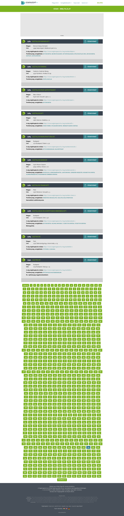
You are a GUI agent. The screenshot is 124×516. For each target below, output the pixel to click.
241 (79, 332)
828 (35, 465)
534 (93, 397)
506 (36, 393)
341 (93, 353)
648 (25, 425)
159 (81, 314)
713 (28, 440)
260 (93, 335)
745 (100, 443)
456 (25, 382)
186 (48, 321)
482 (74, 386)
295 (30, 346)
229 (98, 328)
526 (55, 397)
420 (86, 371)
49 (66, 292)
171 (57, 317)
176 (81, 317)
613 (89, 415)
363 (45, 361)
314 (43, 350)
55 (91, 292)
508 (46, 393)
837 (79, 465)
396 (50, 368)
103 (56, 303)
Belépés (100, 3)
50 (70, 292)
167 (38, 317)
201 (40, 325)
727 (95, 440)
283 (50, 343)
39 (24, 292)
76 (100, 296)
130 (24, 310)
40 (28, 292)
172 (62, 317)
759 (88, 447)
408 (29, 371)
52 (78, 292)
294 (25, 346)
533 (88, 397)
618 (35, 418)
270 (65, 339)
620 (45, 418)
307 (89, 346)
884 (74, 476)
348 (50, 357)
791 (89, 454)
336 (69, 353)
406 (98, 368)
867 (70, 472)
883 (69, 476)
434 (74, 375)
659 (79, 425)
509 (51, 393)
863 (50, 472)
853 (79, 469)
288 (74, 343)
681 (30, 433)
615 (99, 415)
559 (59, 404)
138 (62, 310)
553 (30, 404)
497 (69, 389)
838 (84, 465)
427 (40, 375)
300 (54, 346)
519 (98, 393)
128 (95, 307)
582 (93, 407)
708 (84, 436)
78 (28, 299)
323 (86, 350)
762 (26, 451)
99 (37, 303)
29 (62, 289)
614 (94, 415)
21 (28, 289)
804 (74, 458)
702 (55, 436)
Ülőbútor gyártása (68, 223)
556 (45, 404)
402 (79, 368)
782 (45, 454)
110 (90, 303)
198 (26, 325)
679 (99, 429)
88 (70, 299)
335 (64, 353)
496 (64, 389)
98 (33, 303)
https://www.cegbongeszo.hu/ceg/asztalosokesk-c (59, 221)
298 (45, 346)
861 (40, 472)
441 (31, 379)
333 (55, 353)
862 (45, 472)
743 (91, 443)
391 (26, 368)
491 (40, 389)
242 (84, 332)
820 (74, 461)
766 (45, 451)
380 (50, 364)
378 (40, 364)
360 (30, 361)
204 (55, 325)
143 (86, 310)
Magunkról (55, 3)
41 (32, 292)
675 (79, 429)
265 (40, 339)
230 (26, 332)
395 (45, 368)
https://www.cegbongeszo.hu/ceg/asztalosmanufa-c (60, 146)
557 (50, 404)
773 (79, 451)
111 (94, 303)
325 (95, 350)
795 (30, 458)
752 (55, 447)
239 (69, 332)
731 (33, 443)
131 (29, 310)
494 (55, 389)
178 (91, 317)
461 (50, 382)
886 (84, 476)
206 (65, 325)
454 (93, 379)
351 (64, 357)
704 (65, 436)
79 (32, 299)
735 (53, 443)
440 (26, 379)
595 (79, 411)
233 (40, 332)
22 (32, 289)
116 (38, 307)
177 (86, 317)
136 (52, 310)
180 (100, 317)
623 (59, 418)
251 (50, 335)
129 (100, 307)
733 (43, 443)
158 (76, 314)
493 (50, 389)
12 (71, 285)
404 (89, 368)
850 (65, 469)
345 (35, 357)
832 (55, 465)
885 (79, 476)
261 (98, 335)
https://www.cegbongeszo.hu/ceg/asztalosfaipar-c (59, 51)
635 (40, 422)
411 (43, 371)
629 (89, 418)
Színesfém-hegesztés (77, 172)
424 (26, 375)
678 (94, 429)
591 (60, 411)
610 (75, 415)
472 (26, 386)
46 (53, 292)
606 (55, 415)
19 (100, 285)
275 (89, 339)
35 (87, 289)
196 (96, 321)
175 (76, 317)
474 (35, 386)
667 (40, 429)
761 (98, 447)
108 (80, 303)
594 (74, 411)
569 (31, 407)
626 (74, 418)
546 (74, 400)
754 (64, 447)
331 (45, 353)
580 (84, 407)
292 (94, 343)
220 (55, 328)
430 (55, 375)
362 (40, 361)
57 (99, 292)
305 (79, 346)
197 (100, 321)
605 (50, 415)
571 (40, 407)
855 (89, 469)
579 (79, 407)
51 (74, 292)
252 (55, 335)
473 (30, 386)
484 (84, 386)
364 (50, 361)
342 (98, 353)
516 (84, 393)
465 (69, 382)
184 (38, 321)
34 (82, 289)
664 (25, 429)
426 (35, 375)
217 (40, 328)
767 (50, 451)
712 (24, 440)
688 (65, 433)
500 (84, 389)
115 (33, 307)
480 (64, 386)
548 (84, 400)
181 (24, 321)
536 (26, 400)
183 (33, 321)
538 (36, 400)
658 (74, 425)
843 (30, 469)
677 (89, 429)
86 (62, 299)
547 (79, 400)
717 (47, 440)
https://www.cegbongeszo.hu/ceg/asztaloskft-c (58, 123)
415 (62, 371)
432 (64, 375)
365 (55, 361)
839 (89, 465)
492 (45, 389)
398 (59, 368)
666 (35, 429)
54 (87, 292)
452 (84, 379)
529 (69, 397)
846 (45, 469)
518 (93, 393)
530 (74, 397)
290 (84, 343)
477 (50, 386)
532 (84, 397)
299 (50, 346)
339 (84, 353)
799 (49, 458)
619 (40, 418)
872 (94, 472)
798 (44, 458)
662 (94, 425)
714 (33, 440)
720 (62, 440)
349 (55, 357)
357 (93, 357)
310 (24, 350)
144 (90, 310)
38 (99, 289)
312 (33, 350)
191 (72, 321)
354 (79, 357)
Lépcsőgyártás (90, 54)
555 (40, 404)
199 (30, 325)
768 (55, 451)
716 (43, 440)
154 (57, 314)
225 (79, 328)
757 (79, 447)
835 (69, 465)
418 (76, 371)
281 (40, 343)
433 (69, 375)
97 (28, 303)
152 (48, 314)
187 (53, 321)
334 (60, 353)
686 (55, 433)
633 (30, 422)
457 (30, 382)
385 (74, 364)
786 (65, 454)
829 (40, 465)
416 (67, 371)
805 (79, 458)
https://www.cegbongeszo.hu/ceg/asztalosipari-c (59, 100)
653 (50, 425)
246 (26, 335)
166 (33, 317)
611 (80, 415)
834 (64, 465)
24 (41, 289)
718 (52, 440)
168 (43, 317)
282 (45, 343)
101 (47, 303)
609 (70, 415)
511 (60, 393)
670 (55, 429)
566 (93, 404)
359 (26, 361)
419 (81, 371)
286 (65, 343)
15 (83, 285)
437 (88, 375)
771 (70, 451)
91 (83, 299)
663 (99, 425)
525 (50, 397)
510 (55, 393)
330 (40, 353)
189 (62, 321)
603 (40, 415)
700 (45, 436)
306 (84, 346)
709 (89, 436)
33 (78, 289)
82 (45, 299)
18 (96, 285)
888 (94, 476)
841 (99, 465)
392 (30, 368)
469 (89, 382)
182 (28, 321)
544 (64, 400)
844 (35, 469)
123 (71, 307)
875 (30, 476)
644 (84, 422)
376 (30, 364)
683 (40, 433)
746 (26, 447)
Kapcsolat (77, 3)
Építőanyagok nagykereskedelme (52, 272)
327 (26, 353)
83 (49, 299)
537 (31, 400)
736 (57, 443)
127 (90, 307)
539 (40, 400)
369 (74, 361)
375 (25, 364)
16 (87, 285)
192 (77, 321)
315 (47, 350)
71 (79, 296)
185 (43, 321)
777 (98, 451)
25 (45, 289)
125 (81, 307)
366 (60, 361)
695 (99, 433)
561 (69, 404)
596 (84, 411)
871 (89, 472)
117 (43, 307)
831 (50, 465)
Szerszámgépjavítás (55, 172)
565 (89, 404)
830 (45, 465)
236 (55, 332)
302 (64, 346)
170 (53, 317)
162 (95, 314)
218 (45, 328)
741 (81, 443)
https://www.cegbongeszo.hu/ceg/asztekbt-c (58, 270)
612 (84, 415)
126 (85, 307)
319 (66, 350)
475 (40, 386)
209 (79, 325)
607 (60, 415)
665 (30, 429)
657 (69, 425)
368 (70, 361)
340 (89, 353)
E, (54, 497)
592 (65, 411)
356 (88, 357)
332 (50, 353)
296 (35, 346)
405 (93, 368)
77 (24, 299)
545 (69, 400)
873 (99, 472)
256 (74, 335)
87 (66, 299)
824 (93, 461)
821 (79, 461)
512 (65, 393)
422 (96, 371)
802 (64, 458)
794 (25, 458)
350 (60, 357)
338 (79, 353)
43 (41, 292)
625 (69, 418)
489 (31, 389)
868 (74, 472)
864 (55, 472)
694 (94, 433)
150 (38, 314)
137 (57, 310)
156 (67, 314)
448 (64, 379)
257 (79, 335)
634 (35, 422)
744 (96, 443)
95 (100, 299)
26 (49, 289)
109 (85, 303)
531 (79, 397)
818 (64, 461)
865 (60, 472)
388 (89, 364)
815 (50, 461)
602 (35, 415)
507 (41, 393)
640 (65, 422)
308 (94, 346)
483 (79, 386)
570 (36, 407)
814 (45, 461)
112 (99, 303)
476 (45, 386)
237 (60, 332)
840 (94, 465)
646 (94, 422)
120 (57, 307)
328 (31, 353)
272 (74, 339)
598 (94, 411)
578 (74, 407)
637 (50, 422)
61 (36, 296)
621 (50, 418)
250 (45, 335)
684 (45, 433)
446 (55, 379)
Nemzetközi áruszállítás (50, 197)
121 (62, 307)
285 (60, 343)
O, (72, 498)
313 (38, 350)
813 (40, 461)
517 (88, 393)
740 (77, 443)
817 (59, 461)
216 (35, 328)
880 (54, 476)
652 (45, 425)
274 (84, 339)
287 (69, 343)
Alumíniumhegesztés (32, 174)
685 (50, 433)
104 (61, 303)
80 (36, 299)
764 (35, 451)
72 (83, 296)
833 (60, 465)
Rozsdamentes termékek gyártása (47, 174)
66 (58, 296)
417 (72, 371)
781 (40, 454)
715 (38, 440)
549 (89, 400)
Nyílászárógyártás (56, 125)
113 (24, 307)
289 (79, 343)
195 (91, 321)
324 (90, 350)
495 (59, 389)
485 (89, 386)
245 (98, 332)
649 (30, 425)
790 (84, 454)
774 (84, 451)
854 (84, 469)
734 (48, 443)
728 (100, 440)
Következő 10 (62, 479)
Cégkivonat (91, 41)
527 (60, 397)
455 (98, 379)
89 (75, 299)
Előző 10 (25, 285)
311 (28, 350)
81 (41, 299)
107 (75, 303)
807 (89, 458)
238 (64, 332)
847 (50, 469)
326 (100, 350)
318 (62, 350)
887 (89, 476)
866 (65, 472)
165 (29, 317)
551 (98, 400)
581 (89, 407)
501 (89, 389)
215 (31, 328)
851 (69, 469)
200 (35, 325)
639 (60, 422)
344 (31, 357)
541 (50, 400)
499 (79, 389)
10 (63, 285)
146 (100, 310)
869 (80, 472)
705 (69, 436)
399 (64, 368)
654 (55, 425)
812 (35, 461)
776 (94, 451)
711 (99, 436)
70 (75, 296)
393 (35, 368)
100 (42, 303)
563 (79, 404)
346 (40, 357)
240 (74, 332)
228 (93, 328)
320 (71, 350)
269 (60, 339)
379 (45, 364)
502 (93, 389)
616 (25, 418)
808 (94, 458)
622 (55, 418)
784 (55, 454)
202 (45, 325)
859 (30, 472)
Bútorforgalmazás (68, 54)
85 (58, 299)
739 (72, 443)
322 (81, 350)
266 (45, 339)
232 (35, 332)
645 (89, 422)
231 (31, 332)
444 (45, 379)
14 (79, 285)
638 (55, 422)
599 (98, 411)
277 (98, 339)
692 (84, 433)
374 (98, 361)
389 (94, 364)
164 (24, 317)
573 (50, 407)
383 (64, 364)
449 (69, 379)
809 (99, 458)
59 (28, 296)
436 (84, 375)
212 (94, 325)
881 (59, 476)
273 (79, 339)
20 (24, 289)
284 (55, 343)
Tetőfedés (46, 249)
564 (84, 404)
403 (84, 368)
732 (38, 443)
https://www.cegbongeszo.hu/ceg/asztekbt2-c (58, 246)
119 (52, 307)
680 (25, 433)
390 (99, 364)
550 (93, 400)
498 (74, 389)
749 (40, 447)
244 (93, 332)
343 (26, 357)
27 (53, 289)
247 (31, 335)
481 (69, 386)
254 (64, 335)
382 (59, 364)
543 (60, 400)
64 (49, 296)
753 (59, 447)
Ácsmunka (52, 249)
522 (35, 397)
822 (84, 461)
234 (45, 332)
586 (35, 411)
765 (40, 451)
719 (57, 440)
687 (60, 433)
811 (30, 461)
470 (94, 382)
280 (35, 343)
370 (79, 361)
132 (33, 310)
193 (81, 321)
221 (59, 328)
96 (24, 303)
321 (76, 350)
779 (30, 454)
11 (67, 285)
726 (91, 440)
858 (25, 472)
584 (26, 411)
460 (45, 382)
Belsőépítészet (59, 149)
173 (67, 317)
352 (69, 357)
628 (84, 418)
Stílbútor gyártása (80, 223)
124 (76, 307)
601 (30, 415)
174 (72, 317)
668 (45, 429)
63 (45, 296)
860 (35, 472)
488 (26, 389)
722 (71, 440)
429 (50, 375)
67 (62, 296)
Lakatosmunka (66, 172)
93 (91, 299)
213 (98, 325)
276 (94, 339)
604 (45, 415)
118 (48, 307)
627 (79, 418)
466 (74, 382)
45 (49, 292)
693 (89, 433)
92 (87, 299)
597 (89, 411)
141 (76, 310)
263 (30, 339)
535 (98, 397)
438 (93, 375)
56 (95, 292)
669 (50, 429)
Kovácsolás (46, 172)
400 (69, 368)
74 (91, 296)
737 (62, 443)
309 (99, 346)
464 (64, 382)
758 (84, 447)
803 (69, 458)
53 (83, 292)
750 (45, 447)
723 (76, 440)
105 (66, 303)
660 (84, 425)
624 (64, 418)
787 (69, 454)
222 (64, 328)
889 (99, 476)
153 (52, 314)
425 (31, 375)
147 (24, 314)
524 (45, 397)
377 (35, 364)
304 (74, 346)
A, (47, 497)
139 (67, 310)
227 (88, 328)
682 (35, 433)
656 (64, 425)
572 (45, 407)
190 (67, 321)
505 (31, 393)
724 (81, 440)
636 (45, 422)
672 (65, 429)
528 (64, 397)
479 (59, 386)
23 (37, 289)
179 (95, 317)
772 (74, 451)
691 (80, 433)
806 (84, 458)
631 (99, 418)
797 (40, 458)
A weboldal (45, 490)
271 (70, 339)
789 (79, 454)
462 (55, 382)
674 (74, 429)
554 (35, 404)
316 (52, 350)
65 (53, 296)
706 (74, 436)
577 (69, 407)
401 (74, 368)
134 (43, 310)
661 (89, 425)
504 (26, 393)
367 (65, 361)
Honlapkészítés (62, 512)
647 (99, 422)
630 (94, 418)
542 (55, 400)
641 (69, 422)
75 (95, 296)
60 (32, 296)
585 (30, 411)
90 (79, 299)
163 (100, 314)
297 (40, 346)
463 (59, 382)
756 (74, 447)
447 (60, 379)
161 (90, 314)
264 (35, 339)
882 (64, 476)
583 (98, 407)
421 (91, 371)
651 (40, 425)
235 (50, 332)
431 (60, 375)
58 (24, 296)
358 (98, 357)
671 (60, 429)
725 (86, 440)
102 (51, 303)
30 (66, 289)
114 (29, 307)
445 (50, 379)
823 (89, 461)
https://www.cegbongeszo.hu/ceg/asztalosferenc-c (60, 76)
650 (35, 425)
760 (93, 447)
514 (74, 393)
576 (64, 407)
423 (100, 371)
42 (37, 292)
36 (91, 289)
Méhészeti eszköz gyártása (70, 125)
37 (95, 289)
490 (36, 389)
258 (84, 335)
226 (83, 328)
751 (50, 447)
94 (95, 299)
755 (69, 447)
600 (25, 415)
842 (25, 469)
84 (53, 299)
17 (91, 285)
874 (25, 476)
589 (50, 411)
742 (86, 443)
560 (64, 404)
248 (35, 335)
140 (72, 310)
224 (74, 328)
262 (26, 339)
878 (44, 476)
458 (35, 382)
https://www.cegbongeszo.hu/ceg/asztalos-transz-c (60, 195)
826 (25, 465)
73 (87, 296)
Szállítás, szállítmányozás (65, 197)
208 (74, 325)
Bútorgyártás (47, 54)
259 (88, 335)
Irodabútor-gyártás (89, 172)
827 (30, 465)
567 (98, 404)
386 (79, 364)
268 (55, 339)
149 (33, 314)
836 (74, 465)
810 (26, 461)
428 (45, 375)
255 (69, 335)
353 (74, 357)
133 (38, 310)
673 (70, 429)
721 (67, 440)
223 (69, 328)
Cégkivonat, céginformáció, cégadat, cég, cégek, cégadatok (63, 506)
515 (79, 393)
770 (65, 451)
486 (93, 386)
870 (84, 472)
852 (74, 469)
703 (60, 436)
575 (59, 407)
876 (35, 476)
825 (98, 461)
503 (98, 389)
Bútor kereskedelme (48, 149)
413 (53, 371)
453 (88, 379)
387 (84, 364)
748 (35, 447)
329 (36, 353)
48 (62, 292)
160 (86, 314)
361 (35, 361)
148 (29, 314)
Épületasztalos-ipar (80, 54)
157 (71, 314)
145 (95, 310)
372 (89, 361)
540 (45, 400)
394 (40, 368)
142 (81, 310)
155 (62, 314)
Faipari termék (47, 125)
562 (74, 404)
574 (55, 407)
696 (25, 436)
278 (26, 343)
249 (40, 335)
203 (50, 325)
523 (40, 397)
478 (54, 386)
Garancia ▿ (85, 3)
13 (75, 285)
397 (54, 368)
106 (71, 303)
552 (26, 404)
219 (50, 328)
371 (84, 361)
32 (74, 289)
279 (30, 343)
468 (84, 382)
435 (79, 375)
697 (30, 436)
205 (60, 325)
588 (45, 411)
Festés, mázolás (47, 79)
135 (48, 310)
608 (65, 415)
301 (59, 346)
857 (99, 469)
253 (59, 335)
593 (69, 411)
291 (89, 343)
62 (41, 296)
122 (66, 307)
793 (99, 454)
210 (84, 325)
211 (89, 325)
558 (55, 404)
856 (94, 469)
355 (84, 357)
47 (57, 292)
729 (24, 443)
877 (40, 476)
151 (43, 314)
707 (79, 436)
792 (94, 454)
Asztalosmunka (36, 55)
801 (59, 458)
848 (55, 469)
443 (40, 379)
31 (70, 289)
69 (70, 296)
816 (55, 461)
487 (98, 386)
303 (69, 346)
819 (69, 461)
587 (40, 411)
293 (99, 343)
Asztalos (28, 55)
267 (50, 339)
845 (40, 469)
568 (26, 407)
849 (60, 469)
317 (57, 350)
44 (45, 292)
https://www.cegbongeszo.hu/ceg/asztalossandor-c (60, 170)
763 (30, 451)
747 (31, 447)
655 (59, 425)
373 (94, 361)
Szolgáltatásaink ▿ (66, 3)
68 (66, 296)
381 (55, 364)
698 (35, 436)
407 (24, 371)
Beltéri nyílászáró (57, 54)
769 (60, 451)
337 (74, 353)
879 (49, 476)
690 (75, 433)
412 (48, 371)
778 (26, 454)
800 (54, 458)
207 (70, 325)
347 (45, 357)
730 (29, 443)
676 (84, 429)
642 (74, 422)
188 (57, 321)
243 (88, 332)
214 (26, 328)
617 (30, 418)
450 (74, 379)
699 (40, 436)
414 (57, 371)
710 (94, 436)
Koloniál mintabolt (57, 223)
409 (34, 371)
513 (69, 393)
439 (98, 375)
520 (26, 397)
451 (79, 379)
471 (99, 382)
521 (31, 397)
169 (48, 317)
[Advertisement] (62, 25)
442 (35, 379)
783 (50, 454)
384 (69, 364)
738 (67, 443)
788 (74, 454)
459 (40, 382)
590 (55, 411)
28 (57, 289)
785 (60, 454)
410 (38, 371)
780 (35, 454)
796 (35, 458)
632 (25, 422)
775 (89, 451)
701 (50, 436)
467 (79, 382)
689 (70, 433)
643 (79, 422)
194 (86, 321)
